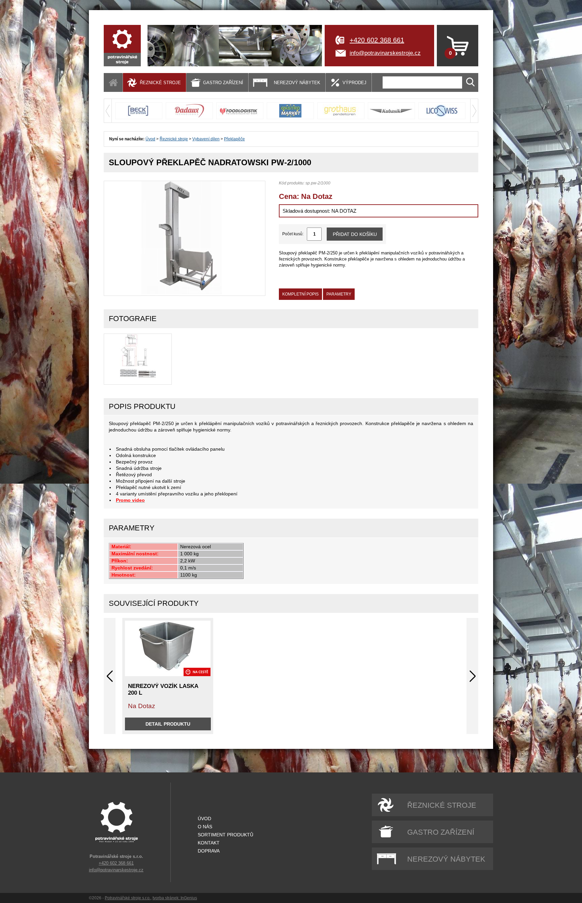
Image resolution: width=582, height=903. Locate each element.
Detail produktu (168, 724)
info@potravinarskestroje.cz (385, 53)
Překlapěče (234, 139)
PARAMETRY (338, 294)
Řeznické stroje (174, 139)
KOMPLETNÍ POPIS (300, 294)
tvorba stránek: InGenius (175, 898)
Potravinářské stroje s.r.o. (128, 898)
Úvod (150, 139)
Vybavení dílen (206, 139)
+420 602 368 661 (377, 40)
